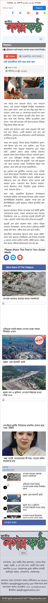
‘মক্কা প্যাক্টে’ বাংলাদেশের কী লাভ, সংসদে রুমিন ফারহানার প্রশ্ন (23, 459)
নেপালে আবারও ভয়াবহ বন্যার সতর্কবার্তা (21, 298)
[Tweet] (13, 257)
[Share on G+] (20, 257)
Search (39, 8)
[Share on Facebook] (6, 257)
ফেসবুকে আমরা (10, 522)
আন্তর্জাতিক (26, 56)
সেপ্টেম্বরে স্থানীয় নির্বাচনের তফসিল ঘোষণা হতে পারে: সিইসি (23, 427)
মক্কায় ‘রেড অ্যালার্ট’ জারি (14, 362)
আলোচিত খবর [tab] (8, 470)
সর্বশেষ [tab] (5, 467)
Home (12, 56)
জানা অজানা (37, 56)
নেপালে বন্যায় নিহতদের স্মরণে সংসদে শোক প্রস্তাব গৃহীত (33, 518)
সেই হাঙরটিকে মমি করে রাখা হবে (19, 61)
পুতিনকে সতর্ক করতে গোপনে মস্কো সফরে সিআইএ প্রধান (25, 49)
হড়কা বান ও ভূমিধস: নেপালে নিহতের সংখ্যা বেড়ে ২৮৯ (22, 394)
